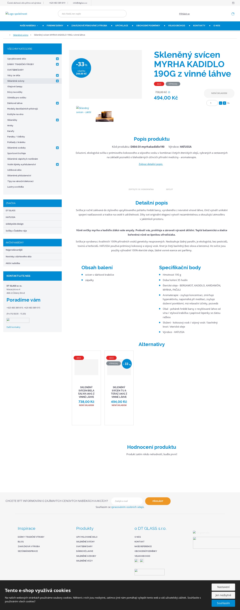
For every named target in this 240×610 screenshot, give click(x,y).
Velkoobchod (142, 556)
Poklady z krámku (16, 142)
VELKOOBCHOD (176, 25)
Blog (21, 541)
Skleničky (12, 120)
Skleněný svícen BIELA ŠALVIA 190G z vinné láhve (86, 392)
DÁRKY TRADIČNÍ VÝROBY (20, 64)
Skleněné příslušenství (19, 175)
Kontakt (140, 541)
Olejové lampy (14, 86)
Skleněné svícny (15, 81)
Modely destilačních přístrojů (22, 108)
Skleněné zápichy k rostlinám (22, 159)
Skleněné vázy (84, 561)
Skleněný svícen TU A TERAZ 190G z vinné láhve (119, 392)
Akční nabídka (13, 263)
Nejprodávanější (14, 249)
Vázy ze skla (13, 75)
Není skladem (219, 93)
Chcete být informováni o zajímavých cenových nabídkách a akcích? (57, 501)
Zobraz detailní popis (151, 164)
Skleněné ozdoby (16, 148)
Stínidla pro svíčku (16, 97)
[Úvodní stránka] (16, 13)
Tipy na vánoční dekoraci (20, 181)
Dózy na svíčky (14, 92)
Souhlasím (223, 603)
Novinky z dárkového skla (19, 256)
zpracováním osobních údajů (127, 507)
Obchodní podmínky (148, 25)
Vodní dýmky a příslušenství (21, 164)
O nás (216, 25)
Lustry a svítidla (15, 187)
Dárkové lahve (15, 103)
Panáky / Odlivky (16, 136)
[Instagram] (233, 3)
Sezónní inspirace (28, 551)
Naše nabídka (28, 25)
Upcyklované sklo (16, 59)
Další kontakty (13, 327)
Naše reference (143, 546)
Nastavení (223, 587)
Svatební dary (84, 546)
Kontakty (199, 25)
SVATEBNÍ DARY (15, 70)
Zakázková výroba (29, 546)
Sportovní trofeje (16, 153)
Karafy (10, 131)
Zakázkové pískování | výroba (89, 25)
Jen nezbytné (223, 595)
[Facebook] (229, 2)
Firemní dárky (55, 25)
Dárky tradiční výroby (31, 537)
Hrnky (10, 125)
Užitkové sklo (14, 170)
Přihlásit (157, 501)
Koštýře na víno (15, 114)
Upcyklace (121, 25)
